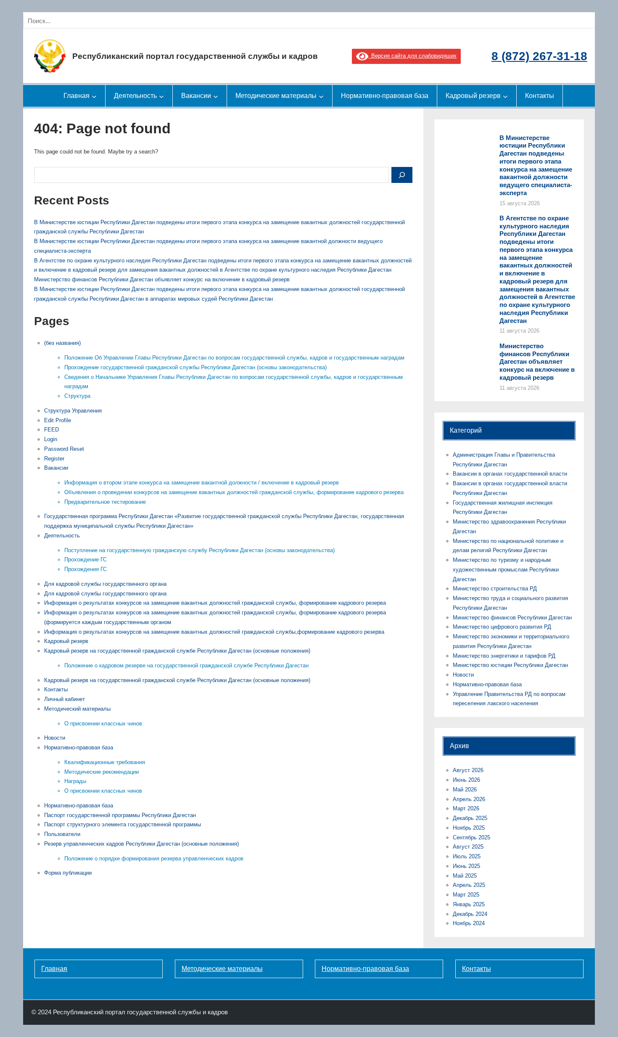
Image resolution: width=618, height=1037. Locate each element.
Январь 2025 (469, 904)
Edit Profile (57, 420)
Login (50, 439)
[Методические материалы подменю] (321, 95)
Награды (75, 781)
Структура (77, 396)
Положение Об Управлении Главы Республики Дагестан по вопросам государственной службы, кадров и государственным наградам (234, 357)
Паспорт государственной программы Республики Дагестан (120, 815)
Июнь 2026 (466, 780)
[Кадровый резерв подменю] (505, 95)
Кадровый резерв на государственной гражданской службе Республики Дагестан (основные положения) (177, 651)
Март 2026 (466, 808)
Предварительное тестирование (105, 502)
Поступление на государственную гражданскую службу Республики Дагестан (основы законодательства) (199, 550)
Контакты (56, 689)
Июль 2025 (467, 856)
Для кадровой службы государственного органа (105, 584)
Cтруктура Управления (73, 410)
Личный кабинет (64, 699)
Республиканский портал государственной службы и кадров (195, 56)
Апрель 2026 (469, 799)
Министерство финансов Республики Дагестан (512, 617)
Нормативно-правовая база (78, 747)
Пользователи (62, 834)
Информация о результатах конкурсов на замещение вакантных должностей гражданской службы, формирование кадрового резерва (215, 603)
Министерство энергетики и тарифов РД (504, 656)
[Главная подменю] (94, 95)
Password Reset (64, 449)
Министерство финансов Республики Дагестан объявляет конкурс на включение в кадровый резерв (162, 279)
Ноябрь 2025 (469, 828)
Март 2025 (466, 895)
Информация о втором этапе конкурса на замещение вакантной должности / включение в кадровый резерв (201, 482)
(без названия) (62, 343)
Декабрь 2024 (470, 914)
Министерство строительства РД (495, 588)
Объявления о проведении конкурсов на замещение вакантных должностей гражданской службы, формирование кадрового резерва (234, 492)
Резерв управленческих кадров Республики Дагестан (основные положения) (141, 844)
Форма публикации (68, 873)
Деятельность (62, 535)
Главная (54, 968)
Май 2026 (465, 789)
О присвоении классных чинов (103, 723)
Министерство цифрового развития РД (502, 627)
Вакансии (56, 468)
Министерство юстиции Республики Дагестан (510, 665)
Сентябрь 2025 (471, 837)
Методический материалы (77, 709)
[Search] (119, 21)
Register (54, 458)
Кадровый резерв (66, 641)
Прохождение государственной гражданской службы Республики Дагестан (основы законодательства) (195, 367)
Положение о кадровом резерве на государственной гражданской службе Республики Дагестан (186, 665)
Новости (54, 738)
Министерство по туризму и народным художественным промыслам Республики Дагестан (506, 569)
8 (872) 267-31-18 (539, 56)
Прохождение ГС (85, 559)
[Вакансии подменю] (215, 95)
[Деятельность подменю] (161, 95)
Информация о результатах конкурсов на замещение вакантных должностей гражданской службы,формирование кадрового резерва (214, 632)
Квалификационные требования (104, 762)
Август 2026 (468, 770)
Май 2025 (465, 876)
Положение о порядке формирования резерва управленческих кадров (153, 858)
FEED (51, 429)
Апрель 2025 (469, 885)
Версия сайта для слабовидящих (412, 56)
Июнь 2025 (466, 866)
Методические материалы (222, 968)
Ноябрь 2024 (469, 923)
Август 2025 (468, 847)
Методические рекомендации (101, 772)
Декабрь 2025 (470, 818)
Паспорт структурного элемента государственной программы (122, 824)
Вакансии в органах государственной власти (510, 474)
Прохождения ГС (85, 569)
